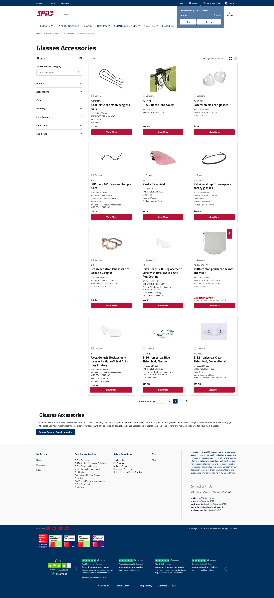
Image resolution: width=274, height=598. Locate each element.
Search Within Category (48, 66)
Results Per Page (147, 401)
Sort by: (206, 58)
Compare (98, 95)
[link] (169, 401)
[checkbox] (92, 96)
